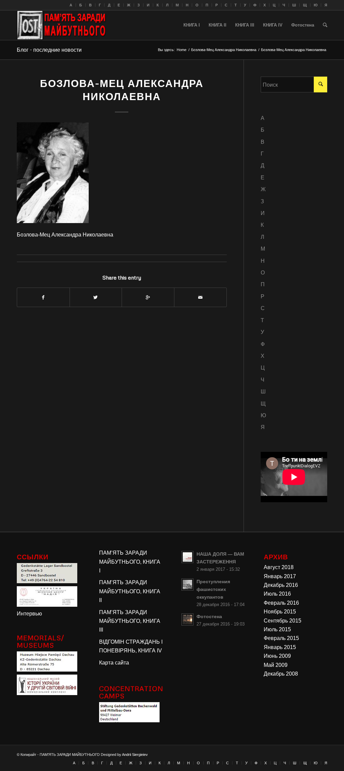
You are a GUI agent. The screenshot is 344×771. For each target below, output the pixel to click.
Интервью (29, 613)
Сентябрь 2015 (282, 621)
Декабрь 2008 (281, 674)
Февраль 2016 (281, 603)
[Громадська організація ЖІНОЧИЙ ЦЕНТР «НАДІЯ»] (47, 605)
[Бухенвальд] (129, 720)
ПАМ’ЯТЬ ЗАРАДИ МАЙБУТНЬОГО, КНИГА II (129, 591)
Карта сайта (114, 663)
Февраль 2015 (281, 638)
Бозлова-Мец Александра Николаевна (223, 50)
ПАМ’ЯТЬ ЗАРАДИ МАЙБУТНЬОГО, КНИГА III (129, 621)
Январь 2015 (280, 647)
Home (181, 50)
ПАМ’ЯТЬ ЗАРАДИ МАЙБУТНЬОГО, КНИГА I (129, 561)
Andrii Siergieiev (135, 755)
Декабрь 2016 (281, 585)
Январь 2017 (280, 576)
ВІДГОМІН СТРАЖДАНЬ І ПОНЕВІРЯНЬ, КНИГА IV (131, 646)
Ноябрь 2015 (280, 611)
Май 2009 (276, 665)
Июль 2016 (277, 594)
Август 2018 (279, 567)
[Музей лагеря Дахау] (47, 670)
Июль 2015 (277, 629)
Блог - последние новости (49, 49)
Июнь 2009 (277, 656)
